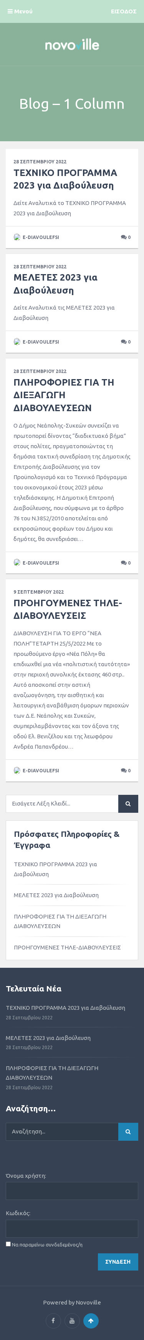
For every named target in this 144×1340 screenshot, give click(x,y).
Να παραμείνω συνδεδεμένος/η (47, 1244)
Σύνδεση (118, 1262)
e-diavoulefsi (40, 237)
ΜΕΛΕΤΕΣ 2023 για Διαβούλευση (56, 895)
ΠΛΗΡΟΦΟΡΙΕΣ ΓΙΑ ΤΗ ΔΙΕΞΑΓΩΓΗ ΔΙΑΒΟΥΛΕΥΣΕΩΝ (63, 395)
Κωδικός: (18, 1213)
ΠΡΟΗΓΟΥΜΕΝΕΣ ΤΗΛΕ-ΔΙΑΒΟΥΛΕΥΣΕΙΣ (67, 947)
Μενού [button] (23, 11)
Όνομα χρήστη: (26, 1175)
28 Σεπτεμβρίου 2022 (39, 161)
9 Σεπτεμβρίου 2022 (38, 591)
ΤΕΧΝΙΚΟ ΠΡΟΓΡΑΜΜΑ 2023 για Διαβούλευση (55, 869)
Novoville (88, 1302)
